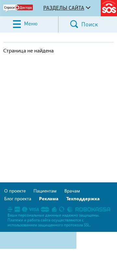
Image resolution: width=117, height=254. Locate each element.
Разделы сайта (63, 8)
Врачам (72, 191)
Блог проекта (17, 198)
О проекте (15, 191)
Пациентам (45, 191)
